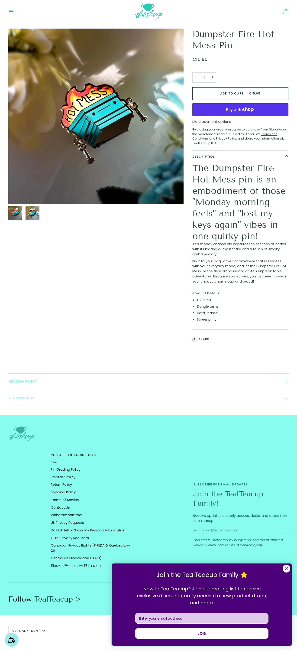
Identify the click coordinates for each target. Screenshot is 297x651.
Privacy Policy (204, 545)
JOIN (202, 633)
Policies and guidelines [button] (73, 455)
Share (203, 339)
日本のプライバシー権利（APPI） (77, 565)
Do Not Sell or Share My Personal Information (88, 530)
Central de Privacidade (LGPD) (76, 558)
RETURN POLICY (21, 398)
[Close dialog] (286, 569)
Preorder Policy (63, 477)
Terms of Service (238, 545)
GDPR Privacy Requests (70, 538)
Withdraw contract (67, 515)
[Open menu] (15, 11)
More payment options (211, 121)
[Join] (285, 530)
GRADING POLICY (22, 381)
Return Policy (61, 484)
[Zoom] (96, 116)
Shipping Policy (63, 492)
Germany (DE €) (26, 630)
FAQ (54, 461)
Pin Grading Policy (66, 469)
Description (204, 156)
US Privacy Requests (67, 522)
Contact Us (60, 507)
